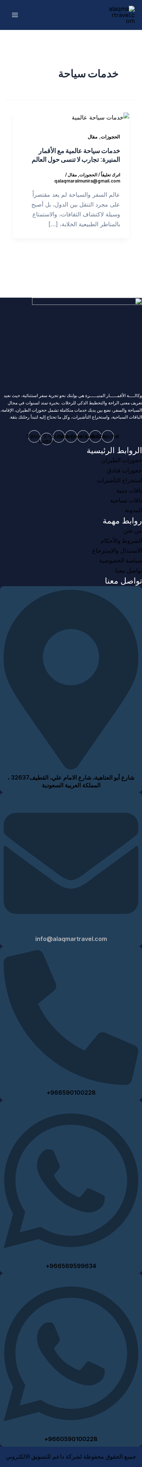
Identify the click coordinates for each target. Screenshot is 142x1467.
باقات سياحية (126, 500)
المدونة (133, 510)
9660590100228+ (71, 1439)
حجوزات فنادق (124, 470)
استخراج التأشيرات (119, 480)
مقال (93, 137)
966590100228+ (71, 1092)
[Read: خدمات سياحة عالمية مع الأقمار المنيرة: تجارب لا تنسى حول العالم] (100, 117)
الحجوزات (110, 137)
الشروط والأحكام (121, 541)
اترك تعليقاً (110, 174)
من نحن (132, 530)
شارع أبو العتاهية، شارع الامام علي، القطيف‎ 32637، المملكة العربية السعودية (71, 781)
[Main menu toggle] (15, 15)
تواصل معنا (128, 571)
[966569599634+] (71, 1255)
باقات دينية (129, 490)
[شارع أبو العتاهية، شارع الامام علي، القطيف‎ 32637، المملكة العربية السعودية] (71, 766)
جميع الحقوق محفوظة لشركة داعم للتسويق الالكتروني (71, 1457)
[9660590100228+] (71, 1428)
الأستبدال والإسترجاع (117, 551)
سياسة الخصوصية (120, 560)
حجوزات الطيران (122, 460)
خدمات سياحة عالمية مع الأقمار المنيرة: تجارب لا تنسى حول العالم (76, 154)
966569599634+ (71, 1266)
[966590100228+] (71, 1081)
